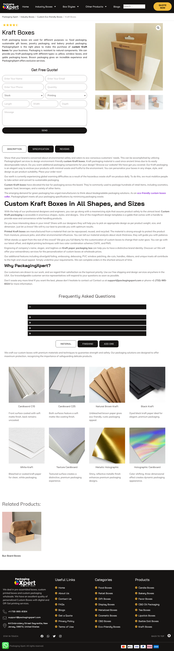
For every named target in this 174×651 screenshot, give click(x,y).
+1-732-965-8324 (17, 611)
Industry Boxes (43, 6)
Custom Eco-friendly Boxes (49, 17)
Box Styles (69, 6)
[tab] (14, 149)
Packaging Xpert (10, 17)
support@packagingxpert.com (24, 617)
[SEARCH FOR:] (134, 6)
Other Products (94, 6)
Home (25, 6)
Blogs (117, 6)
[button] (158, 27)
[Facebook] (42, 636)
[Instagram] (60, 636)
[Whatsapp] (48, 636)
